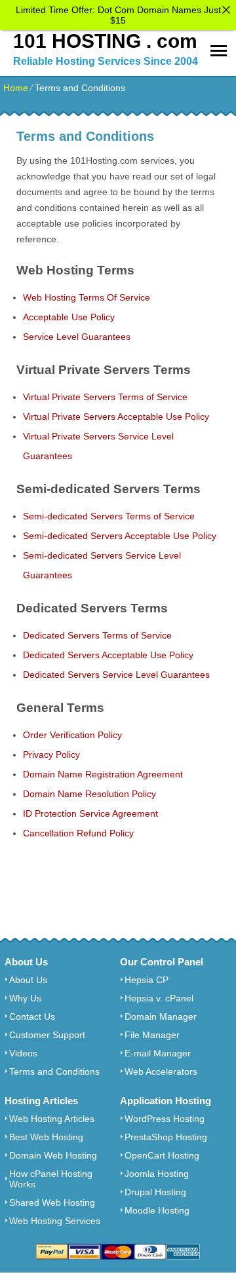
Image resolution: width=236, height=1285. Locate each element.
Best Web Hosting (46, 1137)
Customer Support (47, 1035)
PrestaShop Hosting (166, 1137)
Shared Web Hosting (52, 1202)
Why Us (25, 998)
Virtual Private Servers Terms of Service (105, 397)
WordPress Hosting (165, 1118)
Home (15, 88)
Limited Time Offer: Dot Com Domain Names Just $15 (118, 15)
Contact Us (32, 1016)
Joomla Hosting (157, 1173)
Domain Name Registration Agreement (103, 774)
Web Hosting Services (54, 1221)
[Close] (226, 10)
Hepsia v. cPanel (159, 998)
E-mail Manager (158, 1053)
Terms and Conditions (54, 1071)
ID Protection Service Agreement (90, 813)
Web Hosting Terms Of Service (86, 297)
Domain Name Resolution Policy (89, 794)
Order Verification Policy (72, 735)
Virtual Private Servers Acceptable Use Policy (116, 416)
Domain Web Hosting (53, 1155)
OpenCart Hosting (162, 1155)
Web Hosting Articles (51, 1118)
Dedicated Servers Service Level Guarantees (116, 674)
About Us (28, 980)
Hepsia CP (146, 980)
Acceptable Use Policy (69, 317)
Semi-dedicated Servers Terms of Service (109, 516)
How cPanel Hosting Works (50, 1178)
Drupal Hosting (155, 1192)
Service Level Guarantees (76, 336)
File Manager (152, 1035)
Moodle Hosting (157, 1210)
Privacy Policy (51, 754)
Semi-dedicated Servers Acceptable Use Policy (119, 536)
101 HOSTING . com (105, 41)
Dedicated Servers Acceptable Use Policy (108, 655)
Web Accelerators (161, 1071)
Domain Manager (161, 1016)
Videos (23, 1053)
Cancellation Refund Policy (78, 833)
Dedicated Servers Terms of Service (97, 635)
